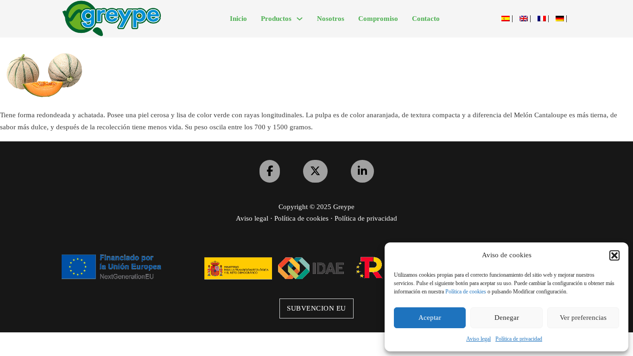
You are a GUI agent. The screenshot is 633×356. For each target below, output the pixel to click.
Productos (276, 18)
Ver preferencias (583, 317)
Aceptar (429, 317)
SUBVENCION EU (316, 308)
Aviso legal (478, 339)
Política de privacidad (518, 339)
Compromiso (378, 18)
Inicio (238, 18)
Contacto (426, 18)
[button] (614, 255)
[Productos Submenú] (299, 18)
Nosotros (330, 18)
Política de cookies (465, 291)
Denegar (506, 317)
